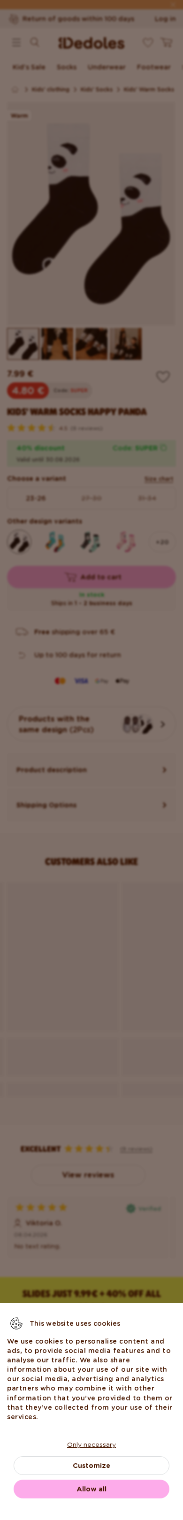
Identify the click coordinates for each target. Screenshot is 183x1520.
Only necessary (91, 1444)
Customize (91, 1465)
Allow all (91, 1489)
